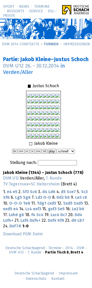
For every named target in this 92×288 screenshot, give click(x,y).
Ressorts (15, 11)
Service (36, 11)
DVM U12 (16, 252)
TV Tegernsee (16, 184)
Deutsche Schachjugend (25, 248)
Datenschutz (36, 279)
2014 (69, 248)
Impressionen (76, 44)
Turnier (51, 44)
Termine (42, 6)
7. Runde (34, 252)
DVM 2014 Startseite (20, 44)
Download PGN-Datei (23, 234)
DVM (80, 248)
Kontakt (58, 279)
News (24, 6)
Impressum (68, 273)
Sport (8, 6)
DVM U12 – (31, 66)
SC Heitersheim (45, 184)
